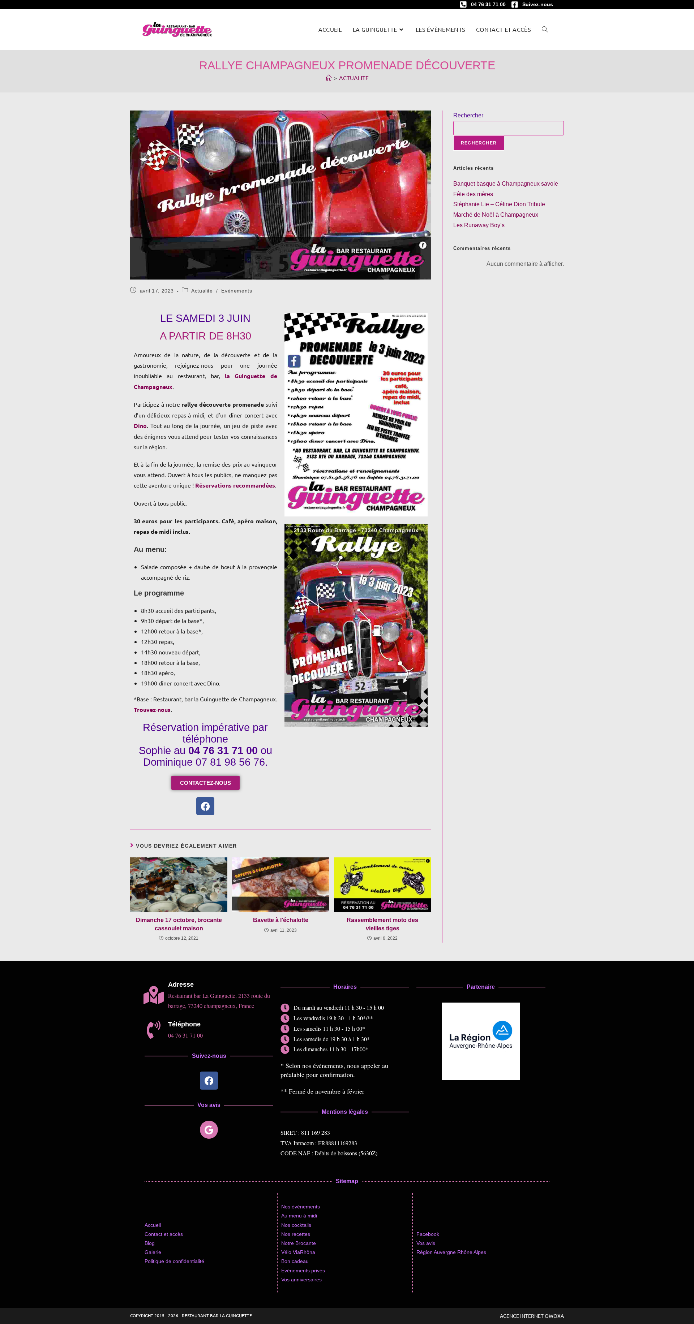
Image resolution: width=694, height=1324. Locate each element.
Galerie (153, 1252)
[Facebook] (205, 806)
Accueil (153, 1225)
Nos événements (300, 1207)
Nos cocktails (296, 1225)
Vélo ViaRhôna (298, 1252)
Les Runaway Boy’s (479, 225)
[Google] (209, 1130)
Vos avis (425, 1243)
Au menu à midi (299, 1216)
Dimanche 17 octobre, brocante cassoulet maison (179, 924)
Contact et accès (164, 1234)
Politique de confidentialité (174, 1261)
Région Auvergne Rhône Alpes (451, 1252)
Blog (150, 1243)
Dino (140, 425)
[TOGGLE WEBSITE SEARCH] (544, 29)
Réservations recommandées (235, 485)
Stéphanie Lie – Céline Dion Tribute (499, 204)
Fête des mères (473, 194)
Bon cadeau (295, 1261)
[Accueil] (328, 77)
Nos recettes (295, 1234)
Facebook (427, 1234)
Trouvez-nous (152, 709)
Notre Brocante (298, 1243)
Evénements (236, 291)
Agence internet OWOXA (532, 1315)
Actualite (354, 77)
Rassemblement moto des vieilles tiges (382, 924)
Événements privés (303, 1270)
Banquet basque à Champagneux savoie (505, 184)
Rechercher (468, 115)
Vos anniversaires (301, 1279)
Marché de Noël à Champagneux (495, 215)
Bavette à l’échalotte (280, 920)
